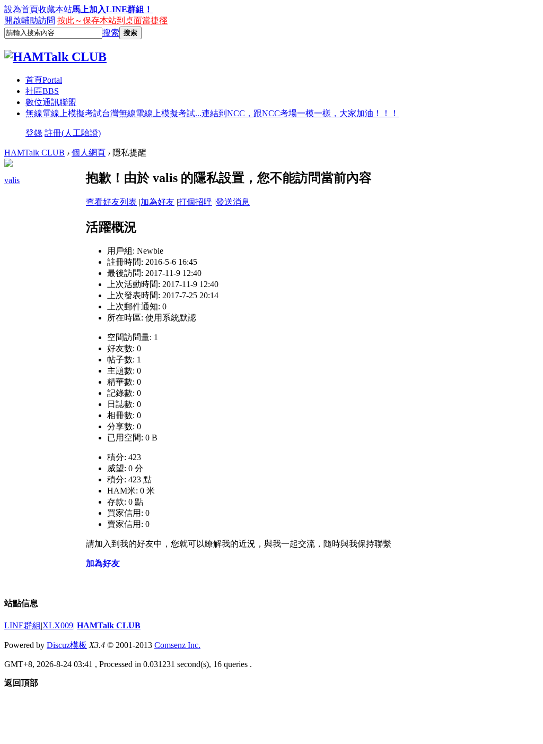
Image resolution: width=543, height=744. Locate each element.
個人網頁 (89, 152)
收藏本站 (55, 9)
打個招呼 (195, 201)
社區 (42, 91)
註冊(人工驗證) (73, 132)
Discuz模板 (67, 645)
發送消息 (233, 201)
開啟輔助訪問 (29, 20)
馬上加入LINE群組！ (112, 9)
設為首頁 (21, 9)
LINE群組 (22, 625)
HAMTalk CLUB (34, 152)
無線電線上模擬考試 (212, 113)
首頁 (43, 79)
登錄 (33, 132)
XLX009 (57, 625)
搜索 (110, 32)
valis (12, 180)
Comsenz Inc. (177, 645)
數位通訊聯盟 (50, 102)
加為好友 (157, 201)
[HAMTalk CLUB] (55, 57)
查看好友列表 (111, 201)
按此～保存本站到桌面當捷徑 (112, 20)
